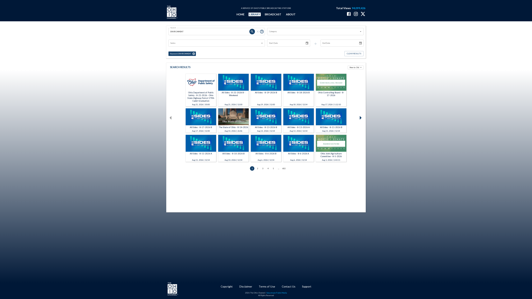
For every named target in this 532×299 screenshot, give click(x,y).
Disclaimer (245, 286)
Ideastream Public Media (276, 293)
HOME (240, 14)
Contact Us (288, 286)
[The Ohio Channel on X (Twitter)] (362, 14)
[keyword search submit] (252, 31)
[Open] (361, 31)
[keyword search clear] (257, 31)
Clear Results (354, 53)
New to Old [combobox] (354, 67)
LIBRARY (254, 14)
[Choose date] (307, 43)
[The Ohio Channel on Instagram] (355, 14)
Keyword (173, 28)
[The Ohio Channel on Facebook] (348, 14)
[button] (182, 53)
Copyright (227, 286)
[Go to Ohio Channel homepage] (171, 12)
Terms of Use (267, 286)
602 (283, 168)
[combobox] (313, 31)
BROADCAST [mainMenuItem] (273, 14)
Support (306, 286)
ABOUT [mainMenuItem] (291, 14)
